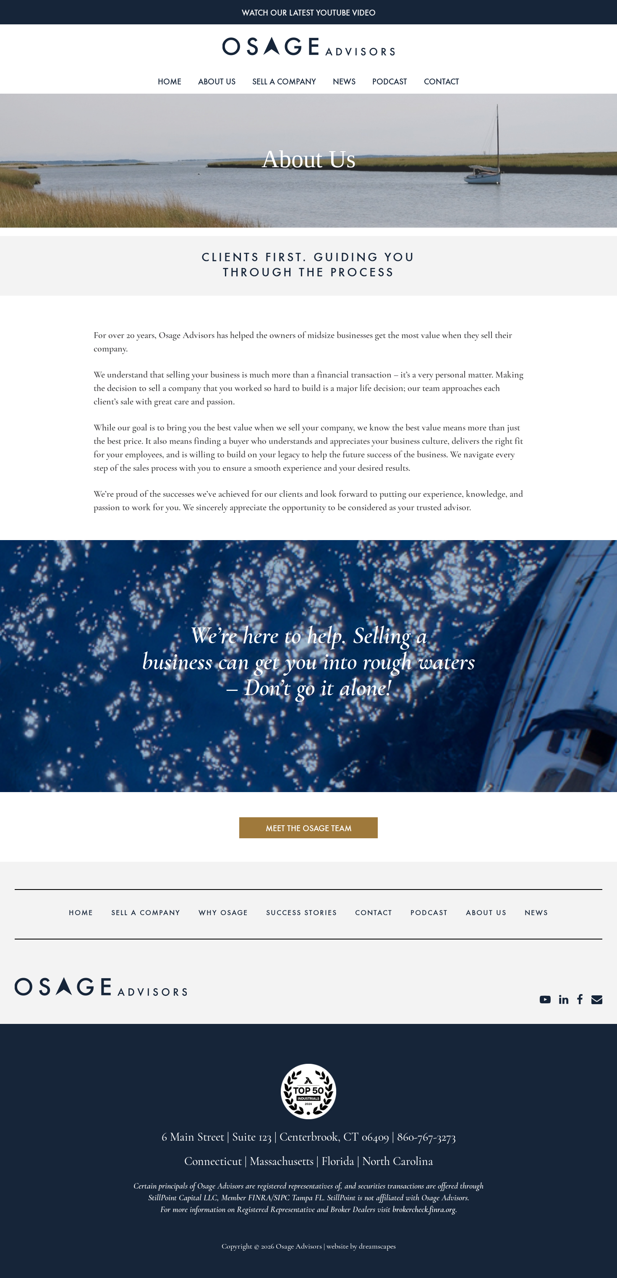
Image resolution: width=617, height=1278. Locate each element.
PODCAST (389, 81)
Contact (441, 81)
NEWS (344, 81)
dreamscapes (377, 1247)
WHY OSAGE (223, 912)
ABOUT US (216, 81)
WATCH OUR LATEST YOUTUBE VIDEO (309, 12)
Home (169, 81)
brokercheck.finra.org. (424, 1210)
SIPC (282, 1198)
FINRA (259, 1198)
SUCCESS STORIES (301, 912)
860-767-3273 (426, 1138)
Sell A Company (284, 81)
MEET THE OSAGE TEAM (309, 827)
